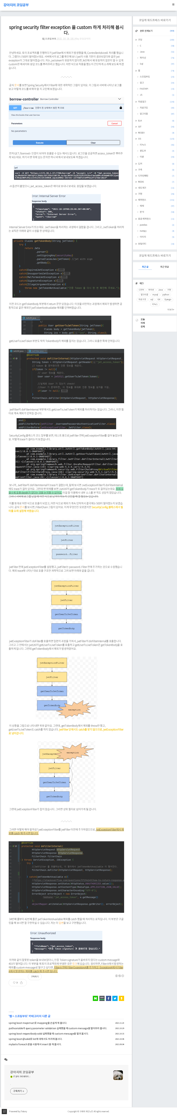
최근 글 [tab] (145, 267)
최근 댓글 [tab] (164, 267)
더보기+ (170, 310)
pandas (157, 225)
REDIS (156, 182)
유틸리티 (156, 244)
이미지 (157, 237)
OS (156, 139)
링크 (74, 963)
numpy (157, 231)
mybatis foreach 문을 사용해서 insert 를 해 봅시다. (35, 1044)
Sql (157, 64)
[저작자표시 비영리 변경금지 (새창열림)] (119, 975)
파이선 (157, 58)
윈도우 (157, 151)
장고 (157, 83)
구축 (156, 170)
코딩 (156, 40)
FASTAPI (157, 89)
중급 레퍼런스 (156, 219)
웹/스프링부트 (49, 39)
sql (151, 299)
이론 (157, 157)
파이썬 (151, 290)
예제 (157, 206)
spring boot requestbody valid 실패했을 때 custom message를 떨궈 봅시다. (48, 1033)
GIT (156, 127)
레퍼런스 (156, 200)
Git (158, 299)
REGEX (156, 133)
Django (168, 299)
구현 (156, 194)
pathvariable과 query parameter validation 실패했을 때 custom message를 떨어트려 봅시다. (58, 1028)
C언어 (141, 290)
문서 (16, 85)
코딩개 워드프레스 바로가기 (155, 20)
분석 (157, 212)
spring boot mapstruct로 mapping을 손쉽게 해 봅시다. (38, 1023)
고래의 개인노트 (86, 1111)
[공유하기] (22, 982)
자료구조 (157, 108)
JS (157, 95)
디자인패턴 (156, 176)
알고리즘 (157, 114)
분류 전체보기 (156, 31)
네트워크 (156, 188)
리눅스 (157, 145)
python (165, 295)
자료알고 (156, 102)
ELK (156, 121)
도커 (156, 164)
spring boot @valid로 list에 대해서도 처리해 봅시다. (35, 1039)
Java (157, 52)
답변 (61, 923)
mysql (155, 295)
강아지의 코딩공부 (16, 5)
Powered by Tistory (18, 1111)
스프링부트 (21, 1016)
